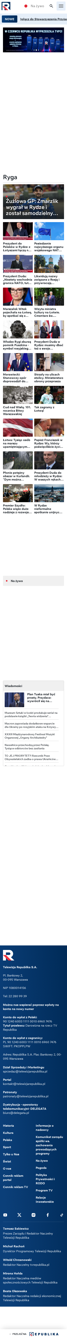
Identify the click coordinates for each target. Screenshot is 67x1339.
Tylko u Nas (11, 1154)
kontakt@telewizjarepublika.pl (24, 1084)
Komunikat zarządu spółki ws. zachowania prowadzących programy (49, 1145)
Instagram (33, 1215)
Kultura (8, 1133)
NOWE (9, 19)
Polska (7, 1140)
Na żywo (37, 6)
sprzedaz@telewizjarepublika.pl (25, 1071)
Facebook (47, 1215)
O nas (7, 1168)
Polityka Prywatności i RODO (45, 1179)
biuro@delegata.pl (16, 1113)
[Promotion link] (33, 39)
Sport (7, 1147)
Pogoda (41, 1168)
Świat (7, 1161)
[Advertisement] (33, 81)
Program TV (44, 1190)
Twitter (19, 1215)
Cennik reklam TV (15, 1187)
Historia (8, 1125)
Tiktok (62, 1215)
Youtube (5, 1215)
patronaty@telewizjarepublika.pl (25, 1096)
